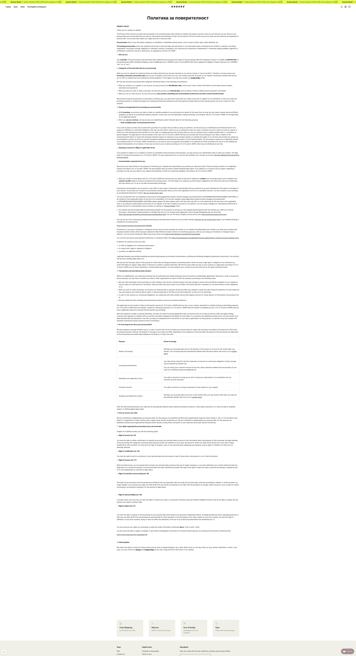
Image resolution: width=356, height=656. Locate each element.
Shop (119, 647)
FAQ (118, 651)
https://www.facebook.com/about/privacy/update (182, 234)
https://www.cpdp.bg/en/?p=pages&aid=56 (132, 535)
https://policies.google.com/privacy (214, 214)
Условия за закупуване (150, 651)
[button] (342, 7)
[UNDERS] (178, 6)
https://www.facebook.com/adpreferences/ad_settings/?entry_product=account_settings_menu (205, 238)
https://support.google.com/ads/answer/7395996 (134, 226)
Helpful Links (147, 647)
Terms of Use (146, 654)
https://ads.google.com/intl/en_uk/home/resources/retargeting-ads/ (142, 214)
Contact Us (121, 654)
